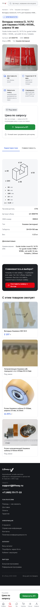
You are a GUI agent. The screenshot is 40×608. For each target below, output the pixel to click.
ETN (11, 10)
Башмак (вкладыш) (22, 10)
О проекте (6, 525)
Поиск (10, 606)
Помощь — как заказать (11, 504)
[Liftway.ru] (4, 3)
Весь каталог (7, 546)
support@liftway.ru (12, 485)
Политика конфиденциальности (14, 535)
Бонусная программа (10, 564)
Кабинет (36, 606)
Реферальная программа (12, 567)
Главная (3, 606)
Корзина (23, 606)
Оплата (5, 510)
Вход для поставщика (30, 576)
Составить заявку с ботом (19, 285)
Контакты (6, 531)
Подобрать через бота (11, 549)
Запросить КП (21, 127)
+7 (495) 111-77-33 (12, 492)
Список (30, 606)
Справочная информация (12, 528)
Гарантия (5, 514)
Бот (17, 606)
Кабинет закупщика (9, 552)
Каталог (5, 10)
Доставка (6, 507)
